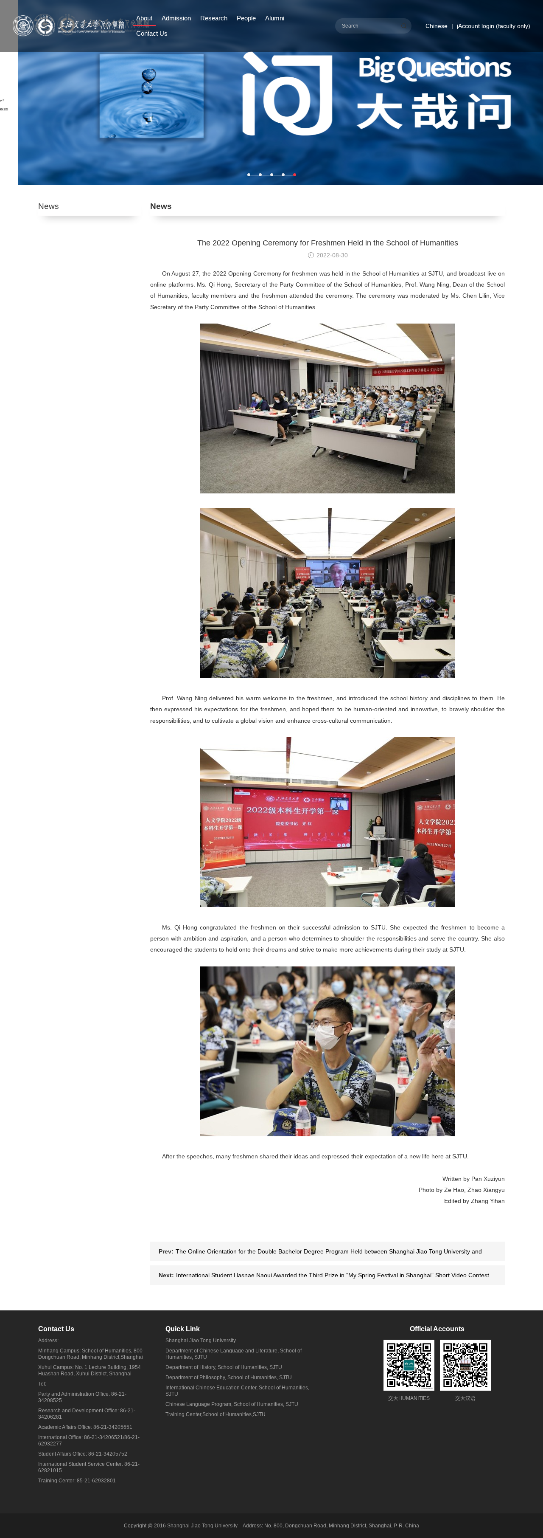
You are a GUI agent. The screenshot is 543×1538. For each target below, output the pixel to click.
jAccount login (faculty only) (493, 26)
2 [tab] (260, 174)
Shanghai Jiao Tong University (200, 1341)
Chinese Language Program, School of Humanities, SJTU (231, 1404)
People (246, 18)
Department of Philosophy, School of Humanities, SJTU (228, 1377)
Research (213, 18)
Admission (176, 18)
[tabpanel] (271, 92)
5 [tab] (294, 174)
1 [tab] (248, 174)
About (144, 18)
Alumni (274, 18)
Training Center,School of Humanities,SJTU (215, 1414)
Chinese (436, 26)
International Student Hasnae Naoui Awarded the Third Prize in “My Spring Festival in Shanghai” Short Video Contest (332, 1275)
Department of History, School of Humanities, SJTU (223, 1367)
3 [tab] (271, 174)
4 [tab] (283, 174)
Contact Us (152, 33)
